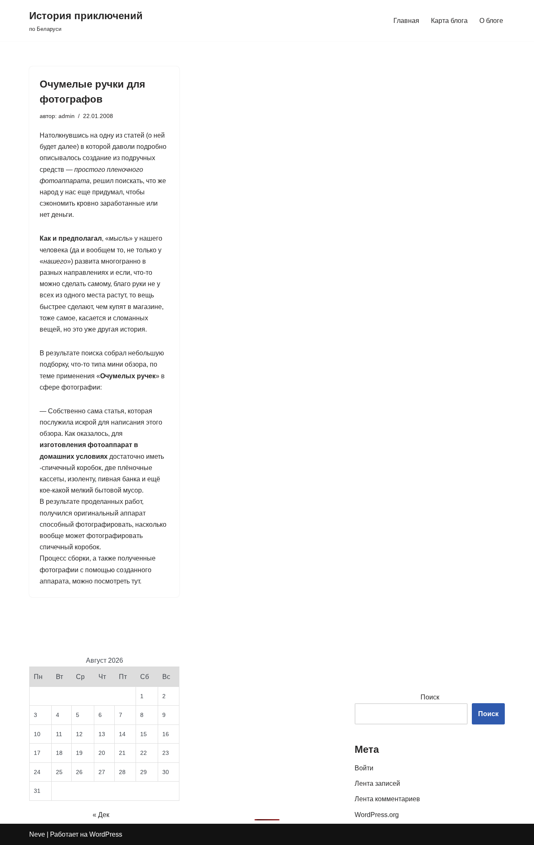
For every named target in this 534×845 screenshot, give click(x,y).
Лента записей (377, 783)
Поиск (430, 697)
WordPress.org (377, 814)
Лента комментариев (387, 798)
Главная (406, 20)
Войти (364, 768)
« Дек (101, 814)
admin (66, 116)
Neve (37, 834)
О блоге (491, 20)
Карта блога (449, 20)
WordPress (105, 834)
